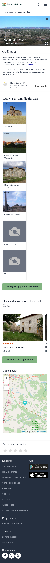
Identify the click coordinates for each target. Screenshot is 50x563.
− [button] (7, 382)
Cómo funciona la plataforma (15, 510)
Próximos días (42, 86)
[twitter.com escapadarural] (18, 558)
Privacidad (7, 488)
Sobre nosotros (9, 466)
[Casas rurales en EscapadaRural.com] (12, 4)
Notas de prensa (9, 472)
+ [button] (7, 378)
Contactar (6, 499)
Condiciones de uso (11, 483)
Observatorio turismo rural (14, 477)
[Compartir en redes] (38, 4)
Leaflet (23, 431)
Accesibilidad (8, 505)
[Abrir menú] (45, 4)
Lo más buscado (9, 537)
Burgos (10, 12)
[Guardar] (47, 19)
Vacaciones (7, 542)
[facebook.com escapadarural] (5, 558)
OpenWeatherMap (15, 88)
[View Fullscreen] (6, 388)
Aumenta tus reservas (12, 523)
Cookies (6, 494)
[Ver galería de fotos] (47, 43)
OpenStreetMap (41, 431)
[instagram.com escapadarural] (12, 558)
